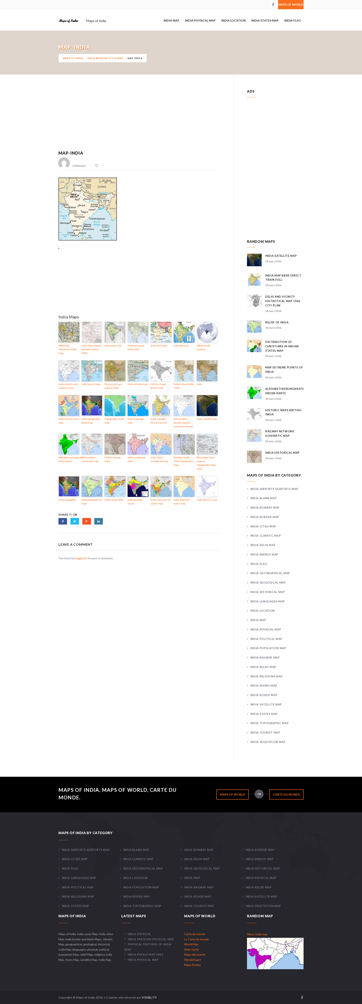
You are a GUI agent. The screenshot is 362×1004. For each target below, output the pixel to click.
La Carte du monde (196, 939)
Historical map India (113, 459)
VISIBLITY (149, 997)
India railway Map (265, 657)
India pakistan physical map (151, 939)
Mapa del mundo (195, 954)
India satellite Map (266, 704)
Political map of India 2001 (136, 347)
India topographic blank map (91, 420)
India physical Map (200, 20)
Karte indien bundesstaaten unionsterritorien (183, 422)
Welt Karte (191, 949)
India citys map (159, 345)
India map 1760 (113, 345)
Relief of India (277, 322)
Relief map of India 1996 (184, 385)
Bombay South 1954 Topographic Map (184, 461)
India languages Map (267, 601)
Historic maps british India (158, 385)
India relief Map (263, 667)
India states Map (265, 20)
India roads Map (263, 695)
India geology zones (135, 501)
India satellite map (207, 418)
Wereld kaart (192, 959)
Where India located (204, 347)
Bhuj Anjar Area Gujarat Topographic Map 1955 (206, 463)
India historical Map (267, 592)
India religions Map (266, 676)
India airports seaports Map (274, 489)
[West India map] (275, 953)
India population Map (268, 648)
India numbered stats (136, 459)
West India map (257, 934)
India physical (181, 345)
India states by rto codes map (160, 501)
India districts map (207, 499)
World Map (191, 944)
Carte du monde (286, 794)
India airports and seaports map (68, 385)
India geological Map (268, 582)
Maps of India (73, 58)
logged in (81, 558)
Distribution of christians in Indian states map (282, 346)
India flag (292, 20)
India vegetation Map (268, 742)
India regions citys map (105, 58)
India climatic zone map (68, 420)
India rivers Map (263, 685)
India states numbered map (159, 459)
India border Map (264, 517)
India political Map (266, 639)
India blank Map (263, 498)
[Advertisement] (139, 118)
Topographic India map (114, 420)
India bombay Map (264, 507)
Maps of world (232, 794)
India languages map (136, 420)
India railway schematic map (89, 459)
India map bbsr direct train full (159, 420)
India (199, 384)
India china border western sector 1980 (91, 349)
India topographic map (269, 723)
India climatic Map (265, 535)
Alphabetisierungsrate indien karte (68, 459)
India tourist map (90, 384)
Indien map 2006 (114, 499)
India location (233, 20)
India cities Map (263, 526)
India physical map (143, 959)
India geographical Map (270, 573)
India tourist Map (265, 732)
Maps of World (290, 4)
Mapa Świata (192, 965)
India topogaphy (67, 499)
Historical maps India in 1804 (113, 385)
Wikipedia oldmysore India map (67, 349)
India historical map (282, 452)
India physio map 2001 (145, 954)
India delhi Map (262, 545)
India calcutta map (137, 384)
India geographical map (91, 501)
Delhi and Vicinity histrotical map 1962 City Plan (282, 301)
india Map (171, 20)
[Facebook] (273, 4)
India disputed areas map (181, 501)
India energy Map (264, 554)
